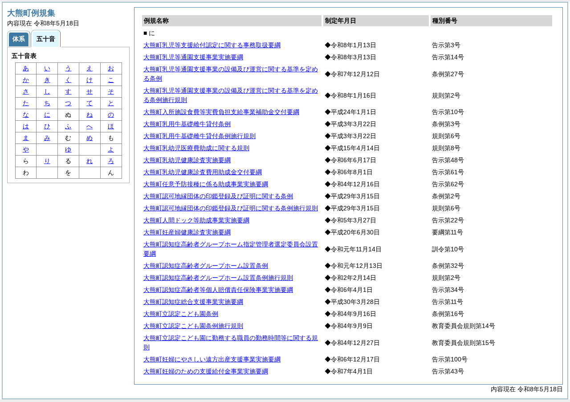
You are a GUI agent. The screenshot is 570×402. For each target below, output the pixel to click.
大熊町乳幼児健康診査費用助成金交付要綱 (202, 172)
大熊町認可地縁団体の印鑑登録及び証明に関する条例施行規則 (230, 208)
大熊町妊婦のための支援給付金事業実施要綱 (205, 371)
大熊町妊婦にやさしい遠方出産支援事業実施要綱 (212, 359)
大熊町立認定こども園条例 (180, 313)
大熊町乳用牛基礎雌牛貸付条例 (187, 123)
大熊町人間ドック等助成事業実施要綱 (196, 220)
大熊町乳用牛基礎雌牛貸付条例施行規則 (199, 135)
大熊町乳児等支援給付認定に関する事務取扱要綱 (212, 45)
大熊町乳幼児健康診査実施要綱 (187, 160)
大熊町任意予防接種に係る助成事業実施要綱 (205, 184)
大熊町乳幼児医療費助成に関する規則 (196, 148)
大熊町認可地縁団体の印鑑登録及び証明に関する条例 (218, 196)
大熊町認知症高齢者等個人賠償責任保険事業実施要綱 (218, 289)
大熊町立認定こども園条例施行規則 (193, 325)
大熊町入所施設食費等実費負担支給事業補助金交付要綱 (221, 111)
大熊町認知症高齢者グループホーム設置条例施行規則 (218, 277)
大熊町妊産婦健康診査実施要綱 (187, 232)
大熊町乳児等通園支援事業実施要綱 (193, 57)
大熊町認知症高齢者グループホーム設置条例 (205, 265)
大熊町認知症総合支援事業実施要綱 (193, 301)
